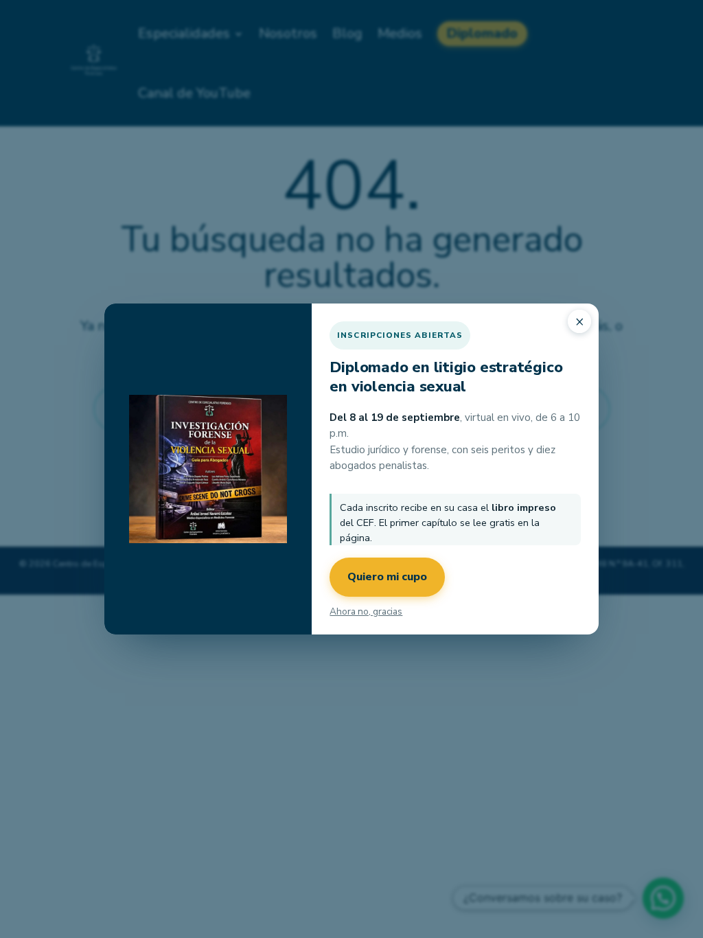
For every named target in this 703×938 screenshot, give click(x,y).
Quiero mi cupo (387, 576)
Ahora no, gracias (366, 611)
